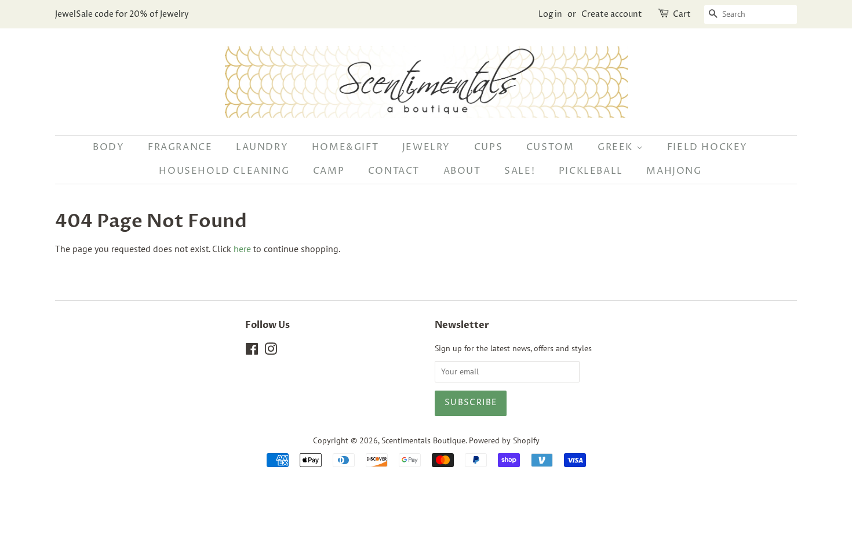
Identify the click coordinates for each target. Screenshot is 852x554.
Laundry (262, 147)
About (462, 171)
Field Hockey (707, 147)
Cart (682, 14)
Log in (550, 14)
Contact (394, 171)
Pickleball (591, 171)
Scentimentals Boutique (423, 440)
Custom (550, 147)
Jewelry (426, 147)
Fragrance (180, 147)
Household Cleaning (224, 171)
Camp (328, 171)
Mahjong (673, 171)
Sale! (519, 171)
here (242, 248)
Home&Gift (345, 147)
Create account (611, 14)
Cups (488, 147)
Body (108, 147)
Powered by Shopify (504, 440)
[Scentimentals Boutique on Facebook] (251, 351)
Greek (617, 147)
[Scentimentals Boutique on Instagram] (270, 351)
